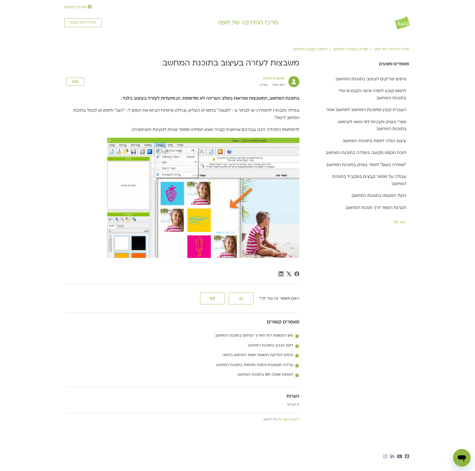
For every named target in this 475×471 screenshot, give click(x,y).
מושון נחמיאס (274, 78)
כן (241, 298)
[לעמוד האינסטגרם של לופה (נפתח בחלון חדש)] (385, 457)
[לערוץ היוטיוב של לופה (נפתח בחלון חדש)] (399, 457)
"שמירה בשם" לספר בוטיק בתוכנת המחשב (366, 164)
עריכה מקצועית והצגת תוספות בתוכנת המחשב (254, 364)
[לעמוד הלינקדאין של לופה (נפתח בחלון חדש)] (392, 457)
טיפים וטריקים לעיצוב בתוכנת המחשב (370, 79)
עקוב (75, 82)
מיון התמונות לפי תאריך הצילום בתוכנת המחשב (254, 335)
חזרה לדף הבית (83, 22)
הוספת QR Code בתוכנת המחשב (265, 374)
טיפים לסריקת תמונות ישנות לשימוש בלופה (257, 354)
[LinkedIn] (280, 273)
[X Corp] (288, 273)
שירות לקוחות (76, 7)
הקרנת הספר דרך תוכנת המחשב (375, 207)
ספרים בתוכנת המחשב (350, 49)
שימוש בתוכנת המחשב (310, 49)
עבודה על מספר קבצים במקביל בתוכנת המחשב (369, 180)
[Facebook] (296, 273)
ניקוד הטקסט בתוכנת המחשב (378, 195)
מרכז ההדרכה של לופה (248, 23)
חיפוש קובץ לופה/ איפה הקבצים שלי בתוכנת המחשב (372, 94)
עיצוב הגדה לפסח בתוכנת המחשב (374, 141)
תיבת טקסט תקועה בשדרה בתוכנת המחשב (365, 152)
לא (212, 298)
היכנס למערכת (288, 419)
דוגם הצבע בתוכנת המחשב (270, 345)
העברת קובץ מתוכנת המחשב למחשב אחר (366, 109)
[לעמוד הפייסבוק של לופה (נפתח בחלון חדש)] (407, 457)
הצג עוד (399, 222)
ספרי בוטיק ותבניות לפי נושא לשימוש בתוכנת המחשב (372, 125)
